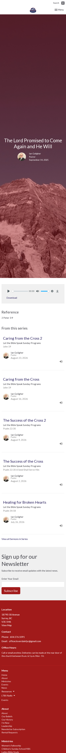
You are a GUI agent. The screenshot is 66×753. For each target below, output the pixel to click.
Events (5, 684)
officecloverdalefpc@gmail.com (25, 641)
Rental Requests (10, 732)
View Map (7, 625)
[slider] (20, 291)
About (5, 678)
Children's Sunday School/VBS (16, 748)
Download (11, 297)
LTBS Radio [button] (7, 695)
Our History (7, 719)
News (4, 687)
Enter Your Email (10, 578)
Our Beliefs (7, 716)
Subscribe (11, 591)
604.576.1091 (17, 637)
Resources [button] (7, 691)
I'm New (5, 722)
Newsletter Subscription (13, 729)
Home (4, 675)
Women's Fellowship (11, 745)
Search (56, 3)
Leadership (7, 726)
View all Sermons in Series (15, 539)
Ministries (6, 681)
